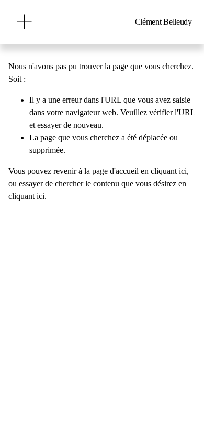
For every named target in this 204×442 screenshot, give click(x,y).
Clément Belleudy (163, 21)
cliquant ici (169, 171)
